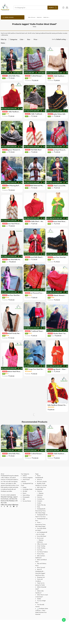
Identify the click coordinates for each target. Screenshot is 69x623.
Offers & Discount (31, 17)
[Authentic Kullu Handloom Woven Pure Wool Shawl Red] (12, 96)
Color (21, 39)
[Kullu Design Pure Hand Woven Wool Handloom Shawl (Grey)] (34, 354)
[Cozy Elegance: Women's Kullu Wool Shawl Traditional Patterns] (12, 134)
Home (34, 26)
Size (28, 39)
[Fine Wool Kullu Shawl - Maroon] (34, 206)
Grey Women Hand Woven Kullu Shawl (11, 224)
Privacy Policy (40, 554)
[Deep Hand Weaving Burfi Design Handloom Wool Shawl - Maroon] (12, 170)
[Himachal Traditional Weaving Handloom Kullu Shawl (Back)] (34, 315)
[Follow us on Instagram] (10, 506)
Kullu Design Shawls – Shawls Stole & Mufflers (57, 369)
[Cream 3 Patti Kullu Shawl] (34, 134)
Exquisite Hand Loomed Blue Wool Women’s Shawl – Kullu (57, 186)
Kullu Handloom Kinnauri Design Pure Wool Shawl (57, 405)
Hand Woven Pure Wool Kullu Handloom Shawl (57, 257)
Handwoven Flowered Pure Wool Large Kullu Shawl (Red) (34, 293)
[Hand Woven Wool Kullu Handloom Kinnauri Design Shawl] (12, 244)
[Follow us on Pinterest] (7, 506)
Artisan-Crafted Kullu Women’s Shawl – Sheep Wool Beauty (11, 76)
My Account (40, 538)
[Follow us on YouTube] (13, 506)
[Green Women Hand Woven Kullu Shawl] (57, 206)
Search (51, 7)
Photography (26, 497)
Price (35, 39)
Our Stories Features (42, 552)
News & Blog (26, 495)
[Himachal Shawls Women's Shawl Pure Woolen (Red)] (57, 280)
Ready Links (39, 17)
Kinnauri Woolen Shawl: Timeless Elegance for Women (57, 333)
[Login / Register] (63, 7)
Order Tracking (41, 546)
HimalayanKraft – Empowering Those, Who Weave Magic (40, 511)
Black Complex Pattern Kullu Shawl (57, 114)
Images (24, 487)
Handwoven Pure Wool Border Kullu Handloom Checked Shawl (11, 295)
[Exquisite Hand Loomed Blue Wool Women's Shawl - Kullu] (57, 170)
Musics (24, 493)
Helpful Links (46, 17)
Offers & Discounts (42, 544)
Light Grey (5, 329)
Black (5, 321)
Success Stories (27, 501)
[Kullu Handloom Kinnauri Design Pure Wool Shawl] (57, 389)
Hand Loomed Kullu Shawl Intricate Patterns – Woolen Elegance (34, 257)
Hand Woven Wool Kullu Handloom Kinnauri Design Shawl (11, 259)
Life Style (25, 491)
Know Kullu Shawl (41, 536)
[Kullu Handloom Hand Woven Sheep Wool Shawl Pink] (12, 356)
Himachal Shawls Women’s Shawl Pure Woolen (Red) (57, 295)
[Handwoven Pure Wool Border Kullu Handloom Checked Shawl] (12, 280)
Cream (5, 324)
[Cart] (67, 7)
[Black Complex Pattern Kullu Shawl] (57, 98)
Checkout (39, 491)
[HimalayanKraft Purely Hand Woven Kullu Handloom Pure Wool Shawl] (12, 318)
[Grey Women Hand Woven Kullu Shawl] (12, 208)
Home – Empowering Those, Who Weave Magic (40, 524)
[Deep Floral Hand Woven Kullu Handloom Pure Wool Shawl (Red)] (57, 134)
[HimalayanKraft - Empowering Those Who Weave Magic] (5, 7)
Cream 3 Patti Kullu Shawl (33, 150)
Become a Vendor (42, 481)
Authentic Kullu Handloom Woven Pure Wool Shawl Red (11, 112)
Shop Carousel (41, 567)
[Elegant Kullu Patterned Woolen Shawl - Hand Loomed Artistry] (34, 170)
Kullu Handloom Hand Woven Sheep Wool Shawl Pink (11, 371)
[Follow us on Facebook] (4, 506)
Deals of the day (41, 505)
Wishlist (39, 599)
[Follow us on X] (1, 506)
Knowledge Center (27, 489)
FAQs (38, 507)
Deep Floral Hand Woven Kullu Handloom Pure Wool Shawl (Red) (57, 150)
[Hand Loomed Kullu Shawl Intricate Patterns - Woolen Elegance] (34, 242)
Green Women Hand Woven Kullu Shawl (57, 221)
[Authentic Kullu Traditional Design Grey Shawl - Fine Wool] (34, 98)
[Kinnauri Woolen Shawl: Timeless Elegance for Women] (57, 318)
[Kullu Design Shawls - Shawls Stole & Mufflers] (57, 354)
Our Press (39, 550)
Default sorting (61, 39)
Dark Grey (5, 326)
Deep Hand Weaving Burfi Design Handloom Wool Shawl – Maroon (11, 186)
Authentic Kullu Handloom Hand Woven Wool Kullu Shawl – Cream (57, 76)
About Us (39, 479)
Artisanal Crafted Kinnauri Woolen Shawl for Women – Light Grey (34, 76)
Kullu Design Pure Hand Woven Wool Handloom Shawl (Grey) (34, 369)
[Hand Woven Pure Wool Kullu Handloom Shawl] (57, 242)
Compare (39, 501)
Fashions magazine (28, 477)
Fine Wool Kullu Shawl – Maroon (34, 221)
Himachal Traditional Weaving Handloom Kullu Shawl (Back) (34, 331)
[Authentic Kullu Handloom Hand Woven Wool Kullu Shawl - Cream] (57, 60)
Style (24, 499)
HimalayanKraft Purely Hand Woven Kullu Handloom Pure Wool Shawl (11, 333)
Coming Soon (40, 499)
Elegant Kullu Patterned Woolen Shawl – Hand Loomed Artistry (34, 186)
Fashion (25, 475)
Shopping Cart (41, 577)
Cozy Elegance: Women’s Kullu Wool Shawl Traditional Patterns (11, 150)
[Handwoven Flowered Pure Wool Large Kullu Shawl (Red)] (34, 277)
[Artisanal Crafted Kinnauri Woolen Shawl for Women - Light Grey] (34, 60)
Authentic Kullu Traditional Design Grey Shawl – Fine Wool (34, 114)
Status (3, 43)
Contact (39, 503)
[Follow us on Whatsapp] (17, 506)
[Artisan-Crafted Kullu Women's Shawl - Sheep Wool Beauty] (12, 60)
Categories (13, 39)
